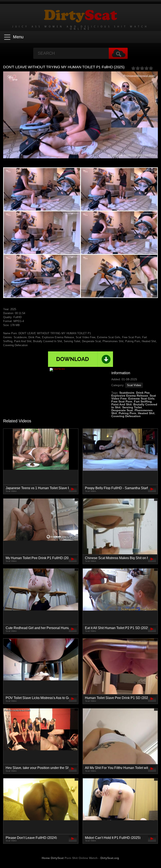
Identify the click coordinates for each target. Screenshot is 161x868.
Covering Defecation (126, 416)
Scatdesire (126, 392)
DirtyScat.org (109, 858)
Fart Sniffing (143, 401)
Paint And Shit (121, 404)
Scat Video (134, 385)
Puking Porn (127, 413)
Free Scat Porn (121, 401)
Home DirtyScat (53, 858)
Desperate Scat (122, 410)
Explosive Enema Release (129, 395)
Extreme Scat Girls (141, 398)
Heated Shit (146, 413)
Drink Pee (143, 392)
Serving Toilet (132, 407)
